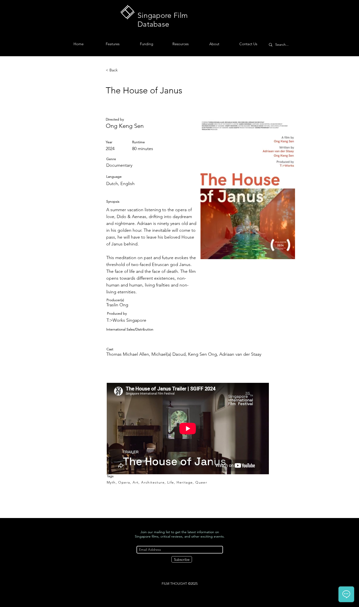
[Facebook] (176, 593)
